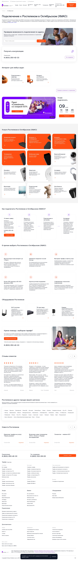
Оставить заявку (9, 235)
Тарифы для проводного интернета (59, 469)
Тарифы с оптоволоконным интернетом (60, 471)
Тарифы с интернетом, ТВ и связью (9, 475)
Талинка (52, 415)
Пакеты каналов (5, 535)
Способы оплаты (30, 537)
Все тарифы (4, 467)
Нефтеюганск (35, 412)
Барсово (12, 410)
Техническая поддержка (57, 529)
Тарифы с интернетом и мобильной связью (11, 473)
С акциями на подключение (58, 481)
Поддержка (31, 1)
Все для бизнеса (30, 493)
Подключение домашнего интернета (10, 515)
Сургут (41, 415)
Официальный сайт (31, 539)
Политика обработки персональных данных (44, 551)
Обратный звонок (71, 5)
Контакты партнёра (56, 533)
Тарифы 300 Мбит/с (31, 483)
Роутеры (54, 493)
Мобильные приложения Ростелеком (35, 533)
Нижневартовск (43, 412)
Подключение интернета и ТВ (8, 517)
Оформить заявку (67, 455)
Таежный (47, 415)
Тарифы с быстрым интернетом (34, 471)
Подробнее (21, 442)
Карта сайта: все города (7, 543)
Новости (3, 531)
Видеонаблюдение (6, 497)
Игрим (44, 410)
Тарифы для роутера (31, 477)
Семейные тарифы (31, 467)
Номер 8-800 (30, 503)
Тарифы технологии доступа (8, 483)
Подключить (67, 116)
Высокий (31, 410)
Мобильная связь (51, 5)
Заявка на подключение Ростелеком (9, 513)
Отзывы (3, 533)
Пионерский (71, 412)
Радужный (24, 415)
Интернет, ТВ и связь (37, 5)
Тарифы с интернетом (6, 469)
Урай (56, 415)
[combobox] (20, 41)
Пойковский (7, 415)
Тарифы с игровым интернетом (33, 469)
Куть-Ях (64, 410)
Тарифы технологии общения (8, 485)
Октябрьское (73, 1)
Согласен (54, 556)
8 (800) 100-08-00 (38, 456)
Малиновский (13, 412)
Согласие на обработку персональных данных (44, 552)
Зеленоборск (38, 410)
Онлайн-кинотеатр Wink (7, 529)
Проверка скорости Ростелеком (59, 539)
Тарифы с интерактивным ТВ (33, 475)
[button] (39, 21)
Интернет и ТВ (30, 5)
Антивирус (4, 499)
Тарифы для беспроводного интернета (60, 467)
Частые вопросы (55, 531)
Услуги (20, 5)
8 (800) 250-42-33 (60, 5)
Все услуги (4, 493)
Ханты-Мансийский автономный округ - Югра (24, 417)
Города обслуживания (57, 537)
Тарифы (16, 5)
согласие (38, 556)
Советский (35, 415)
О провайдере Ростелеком (33, 529)
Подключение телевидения (7, 519)
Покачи (13, 415)
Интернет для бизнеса (32, 499)
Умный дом (4, 501)
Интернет (25, 5)
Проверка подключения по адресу (19, 1)
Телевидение (45, 5)
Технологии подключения (57, 535)
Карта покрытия (30, 531)
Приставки (54, 495)
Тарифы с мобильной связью (33, 473)
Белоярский (18, 410)
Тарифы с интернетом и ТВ (8, 471)
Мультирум (4, 503)
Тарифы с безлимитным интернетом (60, 473)
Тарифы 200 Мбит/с (31, 481)
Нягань (57, 412)
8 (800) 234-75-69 (12, 22)
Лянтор (6, 412)
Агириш (6, 410)
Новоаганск (51, 412)
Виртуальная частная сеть (32, 495)
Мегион (19, 412)
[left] (70, 356)
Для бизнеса (6, 1)
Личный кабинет (30, 535)
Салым (29, 415)
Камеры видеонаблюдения (58, 497)
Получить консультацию (10, 338)
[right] (74, 356)
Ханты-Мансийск (8, 417)
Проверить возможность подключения (66, 90)
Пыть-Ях (18, 415)
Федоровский (62, 415)
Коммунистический (56, 410)
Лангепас (70, 410)
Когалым (49, 410)
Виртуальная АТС (30, 505)
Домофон (4, 495)
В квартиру (9, 462)
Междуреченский (27, 412)
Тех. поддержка (69, 57)
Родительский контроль (7, 505)
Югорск (38, 417)
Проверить (41, 41)
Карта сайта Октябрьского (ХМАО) (9, 545)
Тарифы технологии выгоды (8, 481)
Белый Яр (25, 410)
